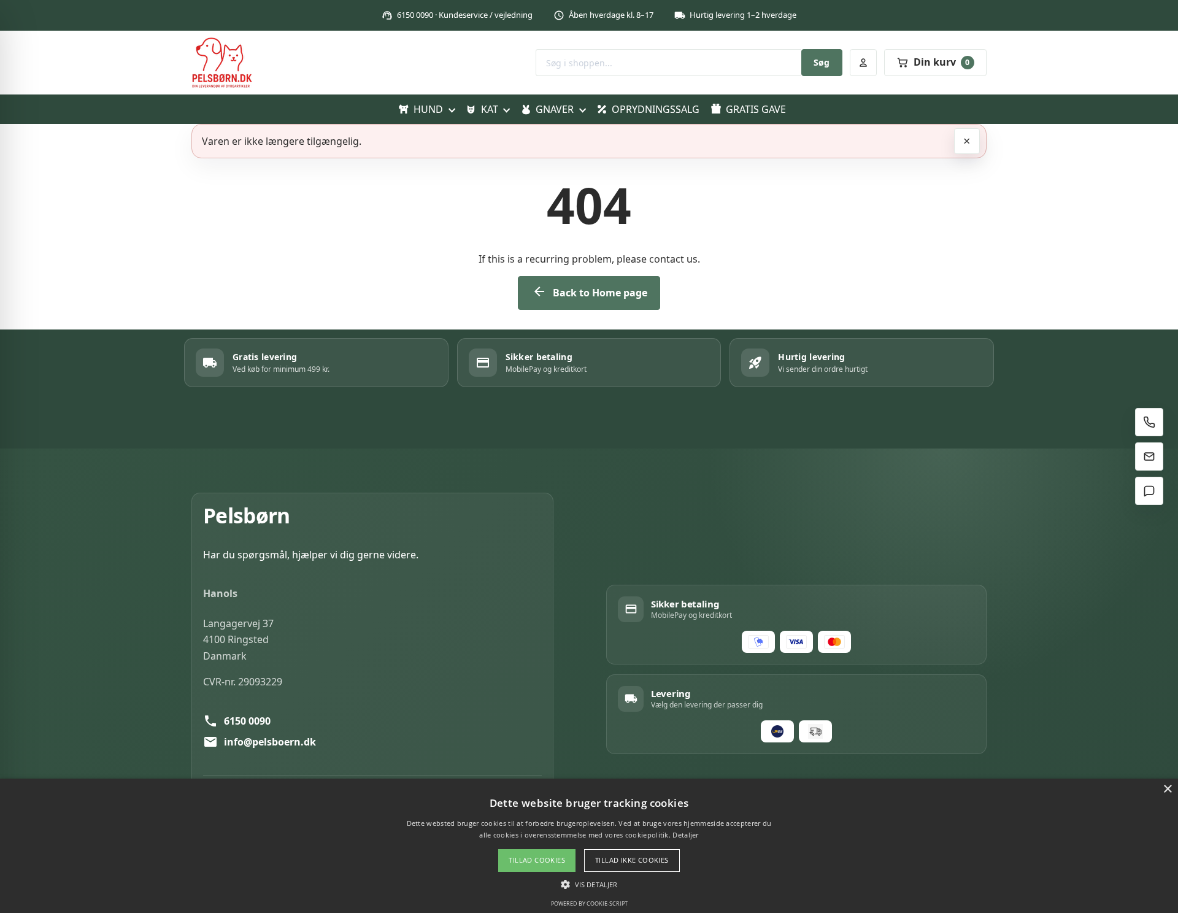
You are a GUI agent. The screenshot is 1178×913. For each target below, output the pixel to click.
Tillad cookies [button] (537, 860)
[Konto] (863, 62)
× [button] (1167, 789)
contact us (673, 259)
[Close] (967, 141)
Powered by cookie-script (589, 903)
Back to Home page (589, 291)
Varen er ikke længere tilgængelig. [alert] (281, 141)
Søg (822, 62)
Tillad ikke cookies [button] (632, 860)
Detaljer (685, 834)
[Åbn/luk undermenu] (451, 109)
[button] (589, 884)
